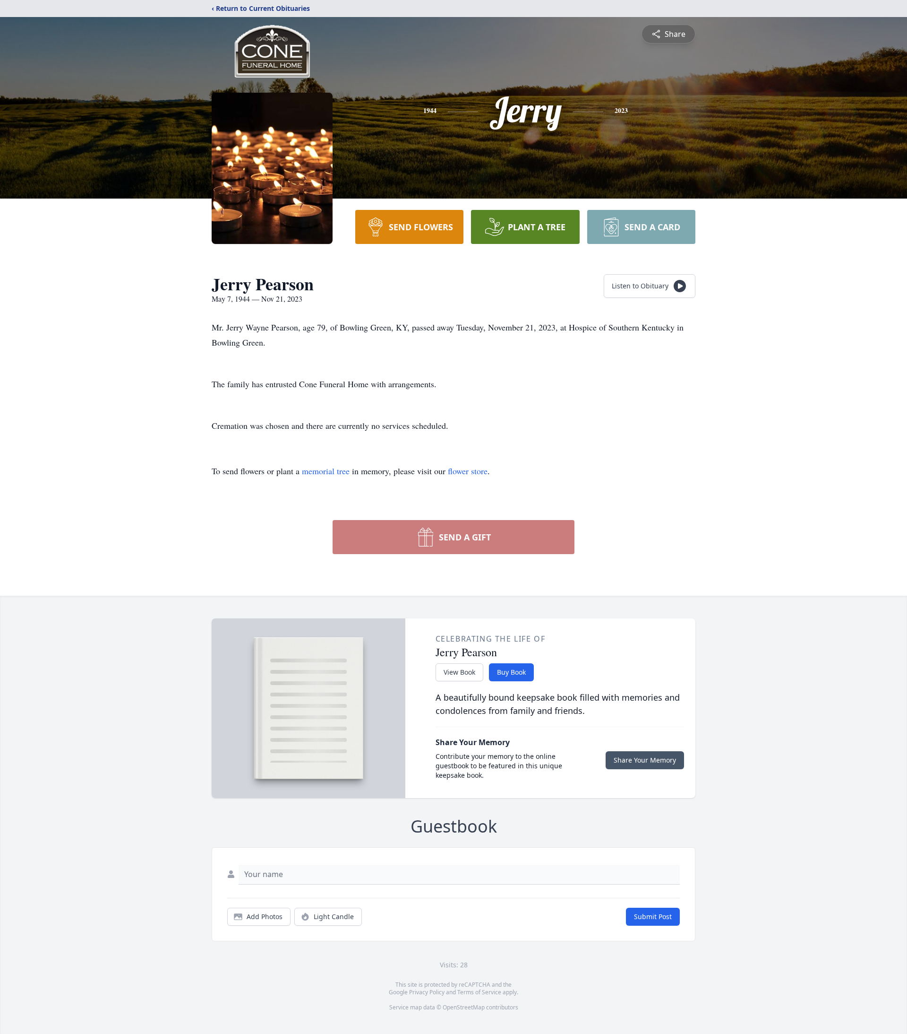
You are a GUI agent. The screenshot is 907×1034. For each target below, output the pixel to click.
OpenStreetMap (464, 1007)
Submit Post (653, 916)
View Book (459, 672)
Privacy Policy (427, 992)
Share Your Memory (645, 760)
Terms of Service (479, 992)
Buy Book (511, 672)
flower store (468, 471)
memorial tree (326, 471)
